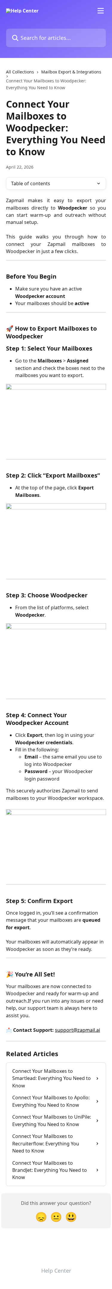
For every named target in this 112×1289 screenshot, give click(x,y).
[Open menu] (100, 10)
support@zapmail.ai (77, 1030)
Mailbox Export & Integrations (71, 72)
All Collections (20, 72)
